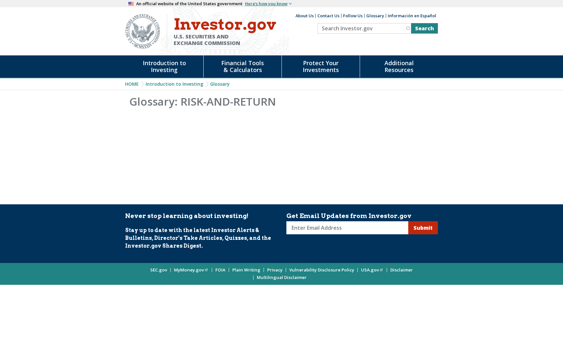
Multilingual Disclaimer (282, 277)
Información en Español (412, 16)
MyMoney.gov (189, 270)
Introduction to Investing (164, 66)
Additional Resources (399, 66)
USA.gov (370, 270)
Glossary (375, 16)
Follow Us (353, 16)
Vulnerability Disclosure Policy (321, 270)
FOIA (220, 270)
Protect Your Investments (321, 66)
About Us (305, 16)
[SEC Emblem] (142, 30)
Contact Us (328, 16)
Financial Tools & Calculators (242, 66)
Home (132, 84)
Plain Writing (246, 270)
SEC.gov (158, 270)
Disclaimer (401, 270)
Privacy (274, 270)
